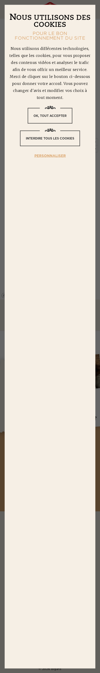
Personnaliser (50, 155)
